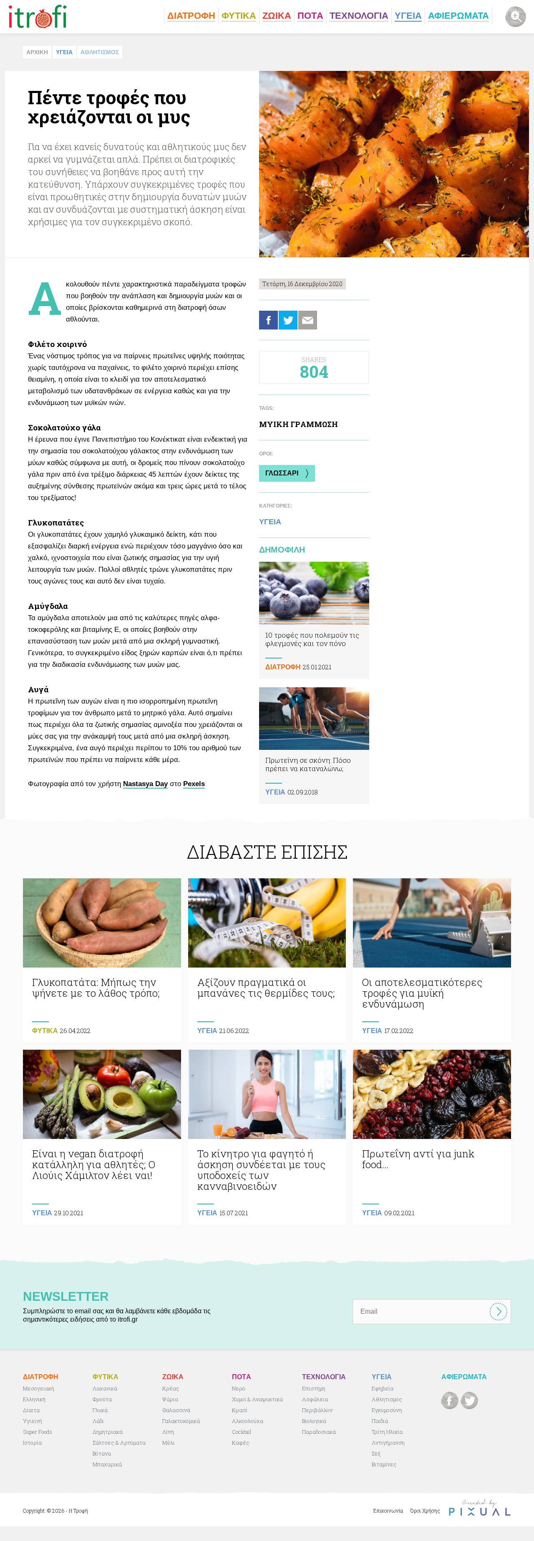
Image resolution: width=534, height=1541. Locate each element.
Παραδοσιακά (319, 1431)
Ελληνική (34, 1399)
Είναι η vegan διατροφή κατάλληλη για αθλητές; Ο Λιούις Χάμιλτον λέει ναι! (102, 1137)
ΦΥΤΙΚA (45, 1030)
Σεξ (376, 1453)
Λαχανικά (105, 1388)
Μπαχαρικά (107, 1464)
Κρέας (170, 1388)
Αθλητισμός (387, 1399)
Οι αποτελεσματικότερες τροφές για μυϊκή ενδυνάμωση (432, 960)
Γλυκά (100, 1410)
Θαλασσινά (176, 1410)
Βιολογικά (314, 1421)
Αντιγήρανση (388, 1442)
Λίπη (168, 1431)
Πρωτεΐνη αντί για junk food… (432, 1137)
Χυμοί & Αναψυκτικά (257, 1399)
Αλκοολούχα (247, 1421)
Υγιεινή (32, 1421)
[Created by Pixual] (479, 1508)
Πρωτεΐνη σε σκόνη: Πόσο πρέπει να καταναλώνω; (314, 745)
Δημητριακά (108, 1431)
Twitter (288, 320)
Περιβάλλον (317, 1410)
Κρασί (239, 1410)
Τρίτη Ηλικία (387, 1431)
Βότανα (102, 1453)
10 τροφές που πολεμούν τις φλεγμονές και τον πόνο (314, 620)
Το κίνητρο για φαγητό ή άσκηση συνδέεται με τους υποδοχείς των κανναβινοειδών (267, 1137)
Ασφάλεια (315, 1399)
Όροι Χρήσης (425, 1510)
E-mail (307, 320)
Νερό (238, 1388)
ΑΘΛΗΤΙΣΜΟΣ (100, 52)
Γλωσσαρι (281, 473)
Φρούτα (102, 1399)
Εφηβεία (382, 1388)
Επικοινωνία (388, 1510)
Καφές (240, 1442)
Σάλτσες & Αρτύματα (119, 1442)
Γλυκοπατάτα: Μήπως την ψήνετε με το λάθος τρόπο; (102, 960)
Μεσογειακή (38, 1388)
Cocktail (242, 1431)
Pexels (194, 784)
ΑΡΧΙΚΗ (37, 52)
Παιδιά (380, 1421)
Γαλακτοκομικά (181, 1421)
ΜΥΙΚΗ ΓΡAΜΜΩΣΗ (298, 424)
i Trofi (38, 16)
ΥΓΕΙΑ (64, 52)
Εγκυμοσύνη (387, 1410)
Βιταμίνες (384, 1464)
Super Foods (37, 1431)
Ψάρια (170, 1399)
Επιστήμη (313, 1388)
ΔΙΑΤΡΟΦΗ (283, 667)
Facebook (268, 320)
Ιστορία (32, 1442)
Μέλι (168, 1442)
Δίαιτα (31, 1410)
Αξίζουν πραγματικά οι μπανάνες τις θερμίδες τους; (267, 960)
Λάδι (98, 1421)
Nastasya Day (145, 784)
